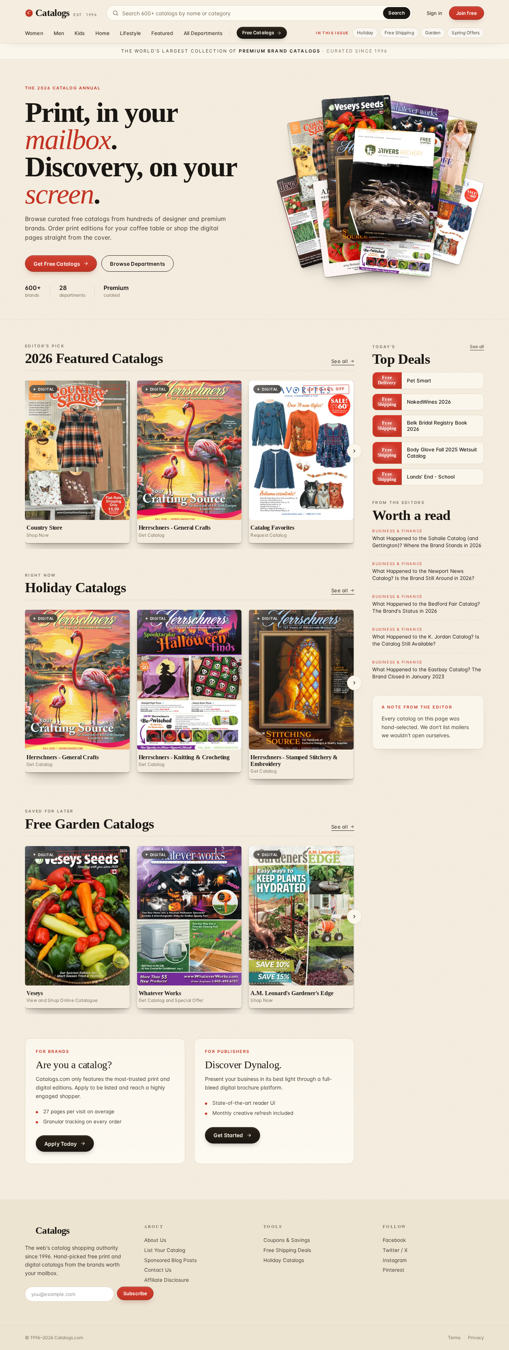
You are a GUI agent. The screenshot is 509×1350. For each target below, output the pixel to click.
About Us (155, 1240)
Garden (433, 32)
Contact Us (157, 1270)
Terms (454, 1337)
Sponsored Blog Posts (170, 1260)
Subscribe (135, 1293)
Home (102, 33)
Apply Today (60, 1144)
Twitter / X (395, 1250)
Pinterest (393, 1270)
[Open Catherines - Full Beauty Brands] (441, 214)
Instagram (395, 1260)
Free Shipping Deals (287, 1250)
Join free (466, 13)
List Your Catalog (164, 1250)
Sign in (434, 13)
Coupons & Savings (286, 1240)
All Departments (203, 33)
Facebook (394, 1240)
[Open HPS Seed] (392, 183)
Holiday (365, 32)
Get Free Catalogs (57, 264)
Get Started (228, 1135)
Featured (162, 33)
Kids (80, 33)
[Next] (354, 451)
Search (396, 13)
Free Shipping (399, 32)
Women (34, 33)
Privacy (476, 1337)
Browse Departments (137, 264)
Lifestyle (130, 33)
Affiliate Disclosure (166, 1280)
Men (59, 33)
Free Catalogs (258, 32)
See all (339, 361)
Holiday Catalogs (283, 1260)
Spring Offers (466, 32)
